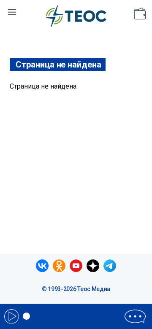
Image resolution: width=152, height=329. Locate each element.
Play (11, 316)
